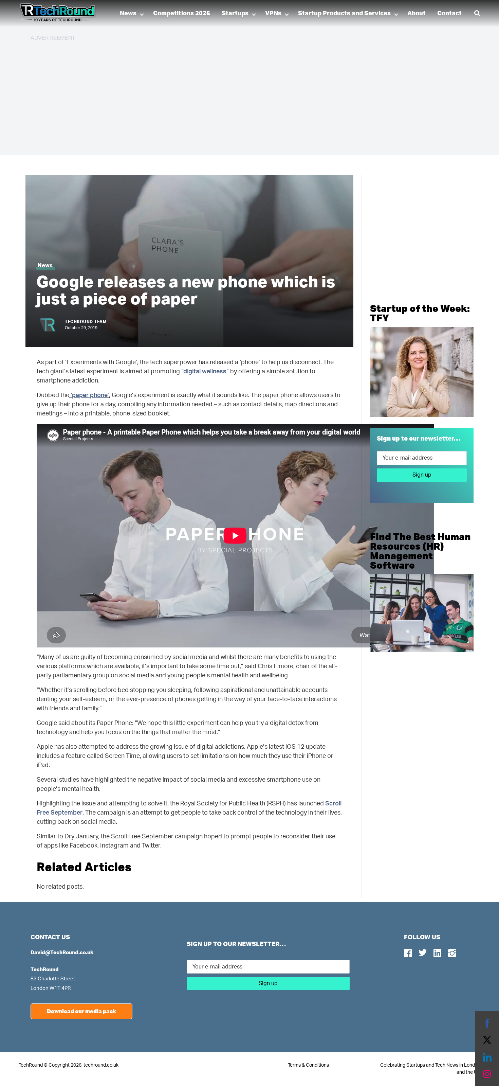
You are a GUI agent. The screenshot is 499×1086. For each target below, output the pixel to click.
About (416, 14)
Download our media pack (81, 1011)
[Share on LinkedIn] (487, 1057)
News (128, 14)
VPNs (273, 14)
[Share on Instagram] (487, 1074)
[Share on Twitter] (487, 1040)
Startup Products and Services (344, 14)
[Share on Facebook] (487, 1023)
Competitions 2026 (181, 14)
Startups (235, 14)
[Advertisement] (234, 95)
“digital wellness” (204, 372)
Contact (449, 14)
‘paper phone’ (89, 395)
